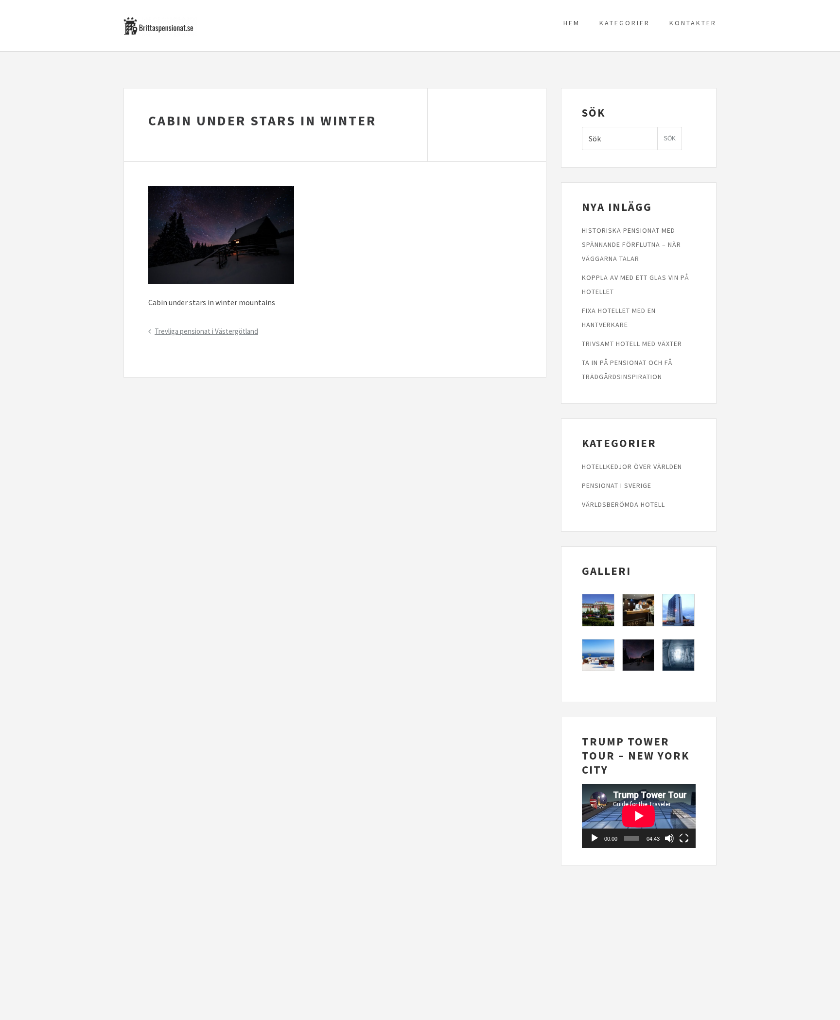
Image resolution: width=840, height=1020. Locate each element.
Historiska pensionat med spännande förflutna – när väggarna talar (631, 244)
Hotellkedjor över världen (632, 466)
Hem (571, 22)
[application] (639, 816)
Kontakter (693, 22)
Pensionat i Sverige (616, 485)
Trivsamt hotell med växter (632, 343)
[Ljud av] (669, 838)
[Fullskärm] (684, 838)
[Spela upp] (594, 838)
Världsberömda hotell (623, 504)
